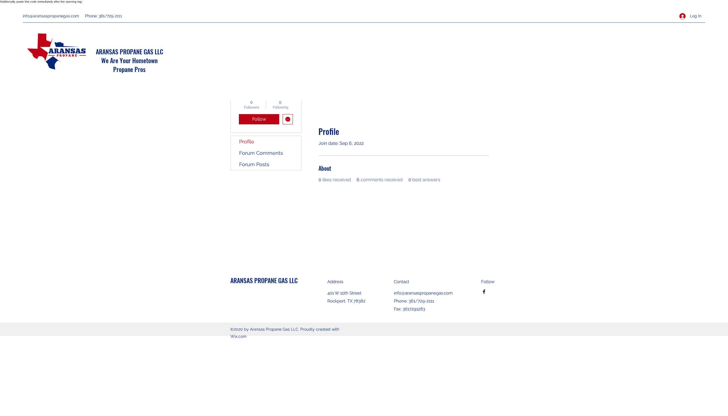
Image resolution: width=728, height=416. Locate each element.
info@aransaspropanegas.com (51, 16)
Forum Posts (254, 164)
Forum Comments (261, 153)
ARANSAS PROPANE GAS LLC (129, 51)
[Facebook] (484, 292)
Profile (246, 142)
